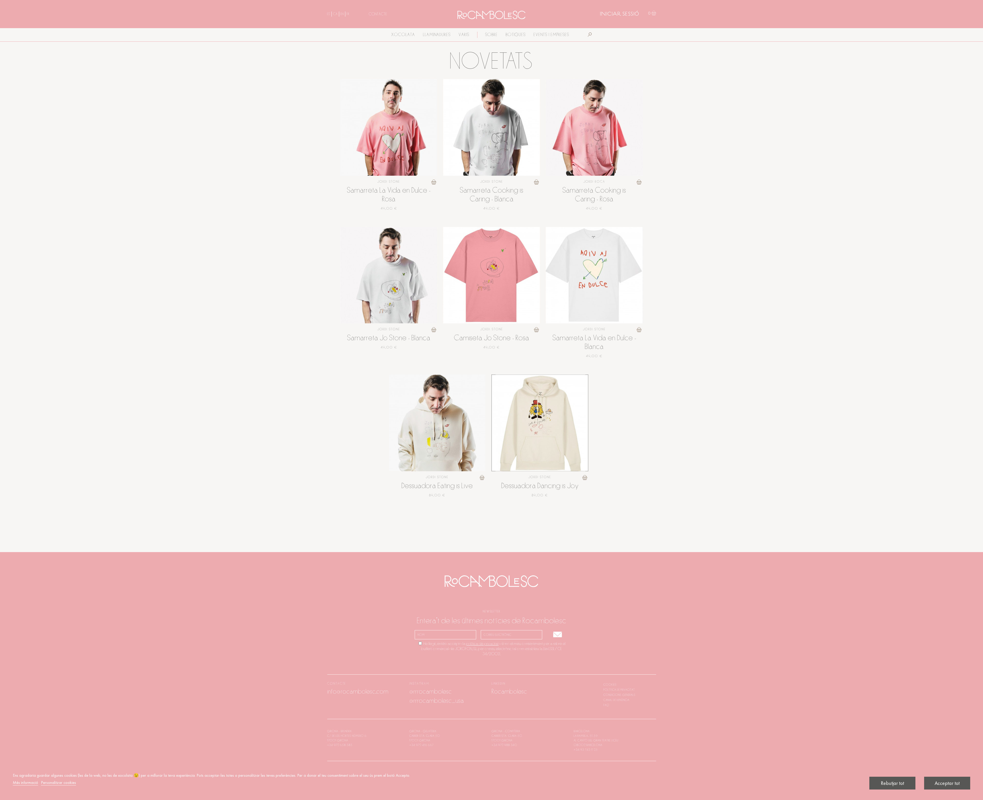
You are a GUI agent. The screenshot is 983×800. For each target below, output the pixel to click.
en (342, 14)
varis (463, 34)
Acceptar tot (947, 783)
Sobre (491, 34)
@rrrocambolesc (430, 691)
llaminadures (437, 34)
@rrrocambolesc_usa (436, 700)
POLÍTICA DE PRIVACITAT (619, 689)
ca (335, 14)
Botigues (516, 34)
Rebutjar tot (892, 783)
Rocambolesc (509, 691)
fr (348, 14)
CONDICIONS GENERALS (619, 694)
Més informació (25, 782)
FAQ (606, 705)
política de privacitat (482, 644)
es (328, 14)
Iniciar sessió (619, 14)
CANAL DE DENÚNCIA (616, 700)
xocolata (403, 34)
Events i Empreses (551, 34)
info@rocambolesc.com (357, 691)
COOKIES (610, 684)
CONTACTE (378, 14)
